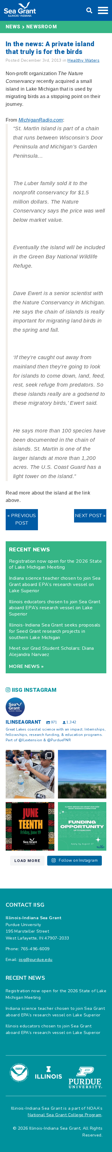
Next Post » (90, 515)
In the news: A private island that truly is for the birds (50, 47)
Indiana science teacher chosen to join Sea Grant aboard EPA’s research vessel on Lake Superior (55, 584)
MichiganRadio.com (41, 120)
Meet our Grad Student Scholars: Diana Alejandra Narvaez (51, 651)
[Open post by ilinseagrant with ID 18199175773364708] (30, 826)
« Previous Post (21, 519)
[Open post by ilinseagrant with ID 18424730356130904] (82, 826)
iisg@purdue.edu (36, 959)
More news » (26, 666)
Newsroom (41, 26)
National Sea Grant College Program (65, 1115)
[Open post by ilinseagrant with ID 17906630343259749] (82, 774)
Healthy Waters (83, 60)
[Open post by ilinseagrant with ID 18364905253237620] (30, 774)
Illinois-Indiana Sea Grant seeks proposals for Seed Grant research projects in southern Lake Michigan (55, 631)
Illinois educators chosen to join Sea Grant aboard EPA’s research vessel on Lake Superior (54, 608)
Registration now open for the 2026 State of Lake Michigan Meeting (55, 564)
